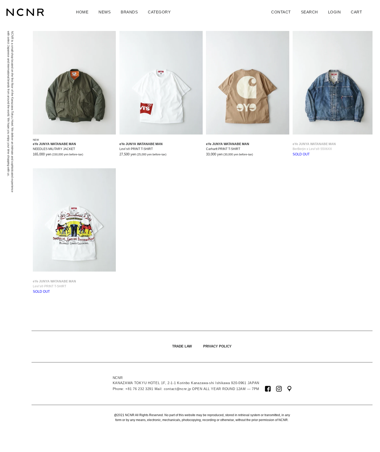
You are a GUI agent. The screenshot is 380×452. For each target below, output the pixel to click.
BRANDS (129, 12)
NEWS (104, 12)
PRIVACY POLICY (217, 346)
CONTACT (281, 12)
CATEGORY (159, 12)
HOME (82, 12)
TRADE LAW (182, 346)
